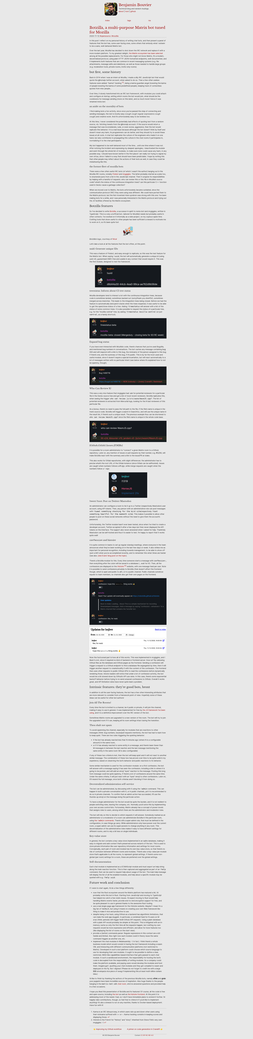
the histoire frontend (136, 994)
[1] (123, 82)
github (133, 11)
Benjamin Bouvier (135, 5)
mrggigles (127, 174)
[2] (125, 566)
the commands (104, 820)
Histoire (120, 566)
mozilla (115, 36)
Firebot (115, 174)
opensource (106, 36)
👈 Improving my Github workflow (107, 1029)
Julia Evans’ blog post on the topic (112, 556)
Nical (115, 239)
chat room (122, 984)
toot (127, 11)
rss (149, 20)
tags (129, 20)
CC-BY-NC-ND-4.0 (147, 1035)
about (121, 11)
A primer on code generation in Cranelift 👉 (145, 1029)
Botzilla (113, 211)
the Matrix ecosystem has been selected (146, 53)
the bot (115, 994)
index (107, 20)
